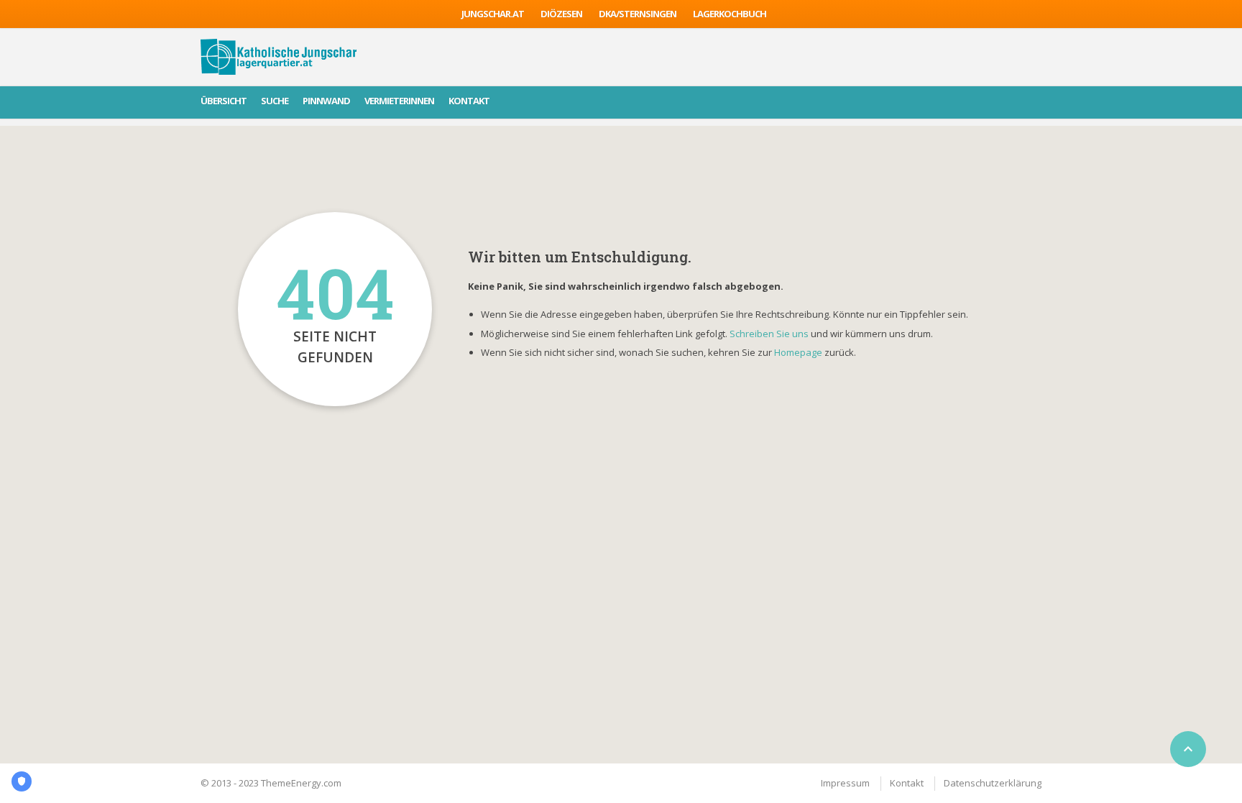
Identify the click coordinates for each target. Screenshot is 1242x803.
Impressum (845, 782)
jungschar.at (492, 13)
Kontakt (468, 100)
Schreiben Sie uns (769, 333)
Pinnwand (326, 100)
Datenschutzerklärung (992, 782)
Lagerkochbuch (729, 13)
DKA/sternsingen (637, 13)
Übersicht (224, 100)
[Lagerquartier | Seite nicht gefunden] (278, 57)
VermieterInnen (399, 100)
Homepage (799, 352)
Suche (274, 100)
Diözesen (561, 13)
